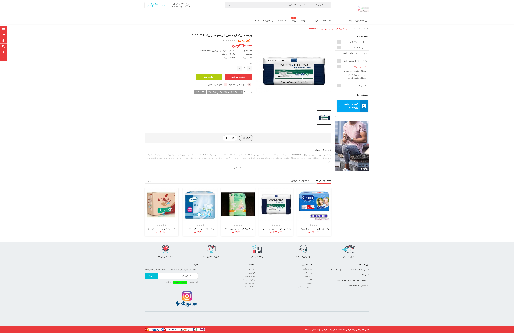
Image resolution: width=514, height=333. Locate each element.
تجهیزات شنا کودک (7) (358, 42)
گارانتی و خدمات (249, 272)
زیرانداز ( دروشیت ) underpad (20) (355, 54)
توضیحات (246, 138)
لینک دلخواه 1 (250, 283)
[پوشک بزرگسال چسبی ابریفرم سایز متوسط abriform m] (276, 204)
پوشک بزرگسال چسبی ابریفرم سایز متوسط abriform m (270, 229)
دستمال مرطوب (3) (360, 47)
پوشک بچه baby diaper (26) (355, 61)
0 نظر (223, 40)
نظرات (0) (230, 138)
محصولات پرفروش (300, 181)
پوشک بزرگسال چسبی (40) (354, 71)
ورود (182, 6)
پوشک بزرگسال (356, 29)
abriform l (200, 91)
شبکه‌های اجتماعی (180, 282)
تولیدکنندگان (307, 269)
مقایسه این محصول (215, 84)
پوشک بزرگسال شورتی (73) (354, 78)
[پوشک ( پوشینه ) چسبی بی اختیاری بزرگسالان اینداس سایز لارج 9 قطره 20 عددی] (161, 204)
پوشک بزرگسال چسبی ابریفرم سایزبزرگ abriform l (328, 29)
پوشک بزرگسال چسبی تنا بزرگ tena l (200, 229)
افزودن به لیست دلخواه (237, 84)
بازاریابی (309, 279)
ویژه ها (309, 283)
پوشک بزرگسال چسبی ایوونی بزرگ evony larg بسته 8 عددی (230, 229)
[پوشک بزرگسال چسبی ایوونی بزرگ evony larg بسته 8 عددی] (238, 204)
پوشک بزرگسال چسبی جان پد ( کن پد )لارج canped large (307, 229)
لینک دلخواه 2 (250, 286)
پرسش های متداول (305, 286)
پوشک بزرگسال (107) (359, 66)
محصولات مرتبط (323, 181)
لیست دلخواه (307, 272)
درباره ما (252, 269)
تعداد (250, 63)
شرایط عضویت (250, 276)
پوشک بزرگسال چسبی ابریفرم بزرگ (230, 91)
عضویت (175, 6)
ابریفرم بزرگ (212, 91)
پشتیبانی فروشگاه (249, 279)
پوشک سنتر (307, 329)
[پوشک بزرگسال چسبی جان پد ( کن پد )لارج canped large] (314, 204)
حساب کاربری (178, 3)
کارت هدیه (308, 276)
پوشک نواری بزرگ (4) (356, 74)
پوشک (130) (362, 85)
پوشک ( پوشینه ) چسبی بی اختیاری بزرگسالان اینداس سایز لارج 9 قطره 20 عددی (146, 229)
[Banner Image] (352, 146)
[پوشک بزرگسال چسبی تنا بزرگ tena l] (200, 204)
